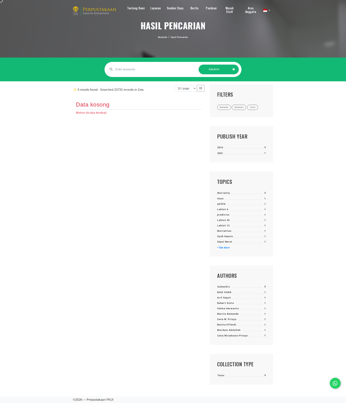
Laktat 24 (223, 220)
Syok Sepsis (225, 236)
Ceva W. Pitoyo (226, 319)
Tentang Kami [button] (136, 8)
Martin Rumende (228, 314)
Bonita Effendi (226, 324)
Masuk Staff (230, 10)
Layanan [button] (155, 8)
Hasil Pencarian (179, 37)
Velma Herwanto (228, 308)
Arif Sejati (224, 297)
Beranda (162, 37)
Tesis (220, 375)
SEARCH (214, 69)
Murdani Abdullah (229, 330)
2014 (220, 147)
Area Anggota (250, 10)
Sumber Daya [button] (175, 8)
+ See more (223, 247)
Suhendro (223, 286)
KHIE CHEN (224, 292)
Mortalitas (224, 231)
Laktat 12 (223, 225)
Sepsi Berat (224, 241)
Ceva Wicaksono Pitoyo (232, 335)
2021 (220, 153)
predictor (223, 214)
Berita (194, 8)
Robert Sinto (225, 303)
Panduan (211, 8)
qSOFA (221, 204)
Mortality (223, 193)
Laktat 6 (222, 209)
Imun (220, 198)
